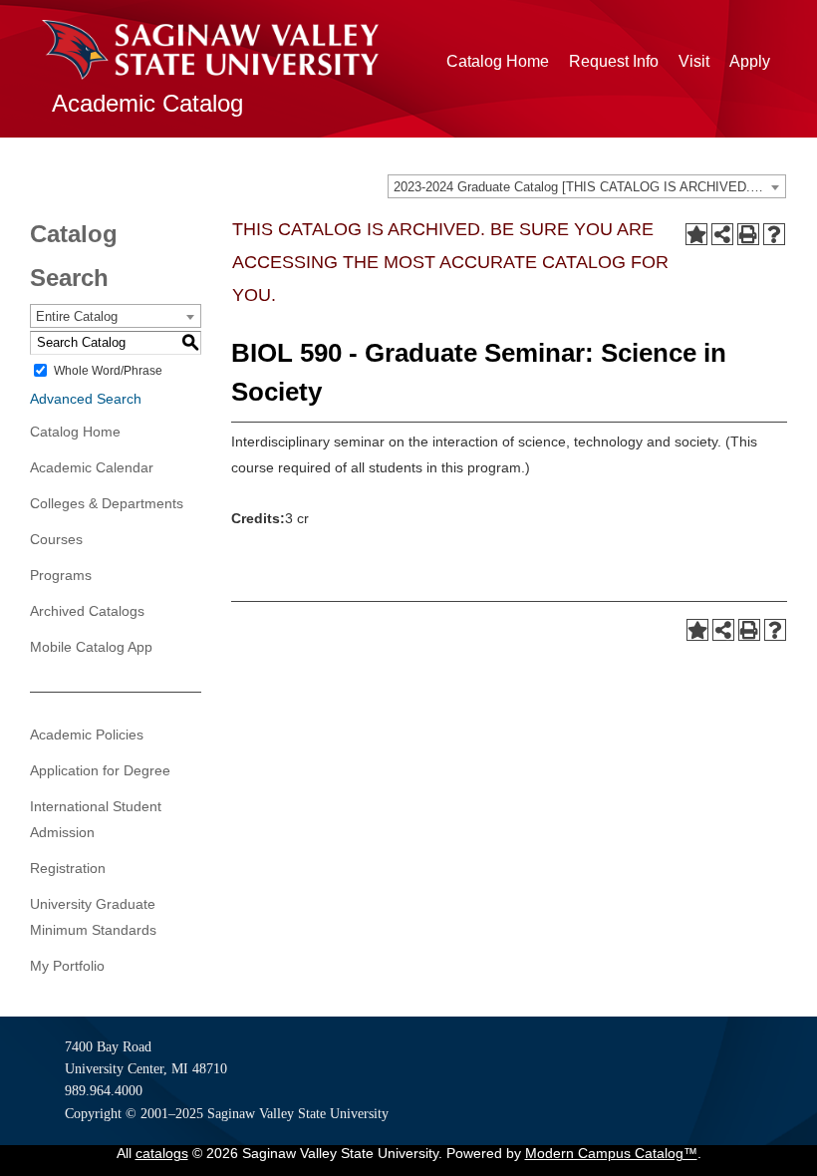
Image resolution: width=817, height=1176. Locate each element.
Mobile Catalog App (91, 647)
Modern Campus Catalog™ (611, 1153)
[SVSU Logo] (210, 50)
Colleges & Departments (106, 503)
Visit (694, 61)
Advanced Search (85, 399)
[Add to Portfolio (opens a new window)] (696, 234)
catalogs (162, 1153)
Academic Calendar (91, 467)
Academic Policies (86, 734)
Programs (61, 575)
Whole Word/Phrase (108, 371)
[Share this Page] (722, 234)
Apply (749, 61)
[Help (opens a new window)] (774, 234)
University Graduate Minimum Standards (93, 917)
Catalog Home (497, 61)
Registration (68, 868)
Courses (56, 539)
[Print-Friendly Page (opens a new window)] (748, 234)
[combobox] (587, 186)
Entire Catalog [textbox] (77, 316)
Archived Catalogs (87, 611)
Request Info (614, 61)
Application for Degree (100, 770)
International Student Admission (95, 819)
